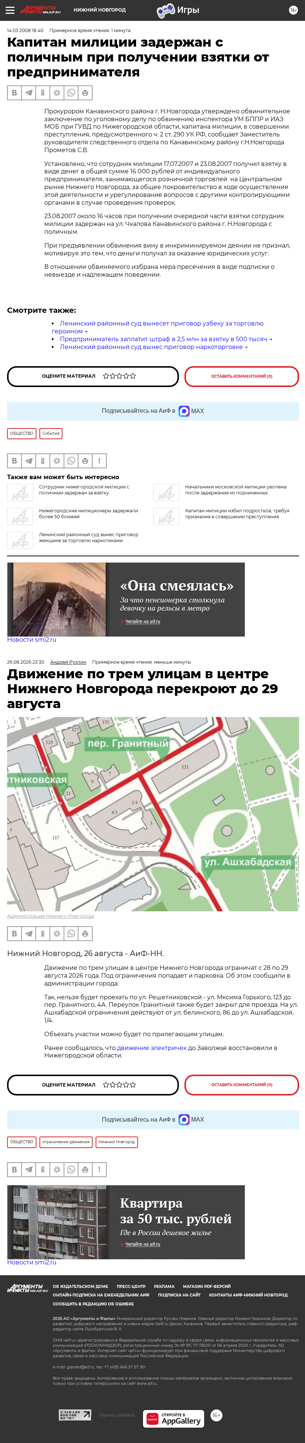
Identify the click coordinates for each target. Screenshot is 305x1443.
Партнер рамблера (117, 1415)
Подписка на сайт (179, 1295)
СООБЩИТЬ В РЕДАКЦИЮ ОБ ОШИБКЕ (93, 1304)
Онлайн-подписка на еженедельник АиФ (101, 1295)
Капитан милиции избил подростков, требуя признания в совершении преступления (237, 513)
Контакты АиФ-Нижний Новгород (248, 1295)
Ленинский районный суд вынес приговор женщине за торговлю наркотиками (88, 537)
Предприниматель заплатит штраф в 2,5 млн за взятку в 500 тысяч (163, 339)
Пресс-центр (131, 1286)
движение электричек (152, 1047)
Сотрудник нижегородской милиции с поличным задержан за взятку (84, 490)
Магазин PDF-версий (207, 1286)
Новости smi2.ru (32, 639)
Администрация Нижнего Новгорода (50, 916)
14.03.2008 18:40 (25, 30)
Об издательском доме (80, 1286)
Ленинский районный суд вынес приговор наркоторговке (151, 346)
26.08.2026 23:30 (25, 662)
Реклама (164, 1286)
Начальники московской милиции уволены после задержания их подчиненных (236, 490)
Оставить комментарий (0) (242, 376)
